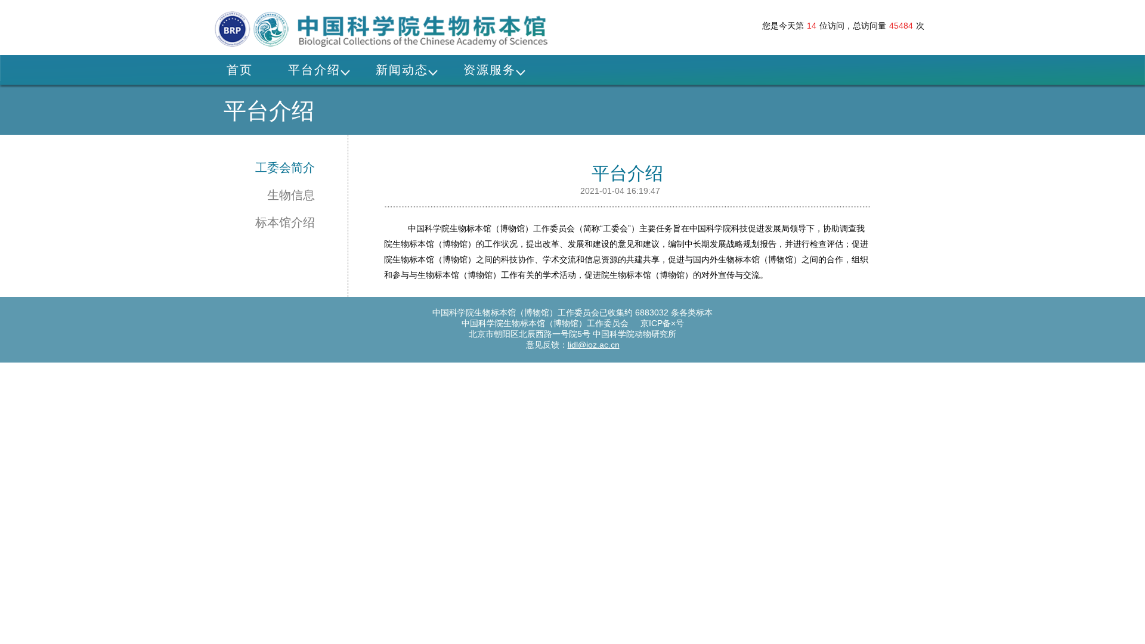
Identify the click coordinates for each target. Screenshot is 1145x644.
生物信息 (291, 195)
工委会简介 (285, 167)
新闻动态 (402, 69)
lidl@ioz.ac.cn (594, 344)
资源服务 (489, 69)
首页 (240, 69)
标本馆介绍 (285, 222)
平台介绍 (314, 69)
